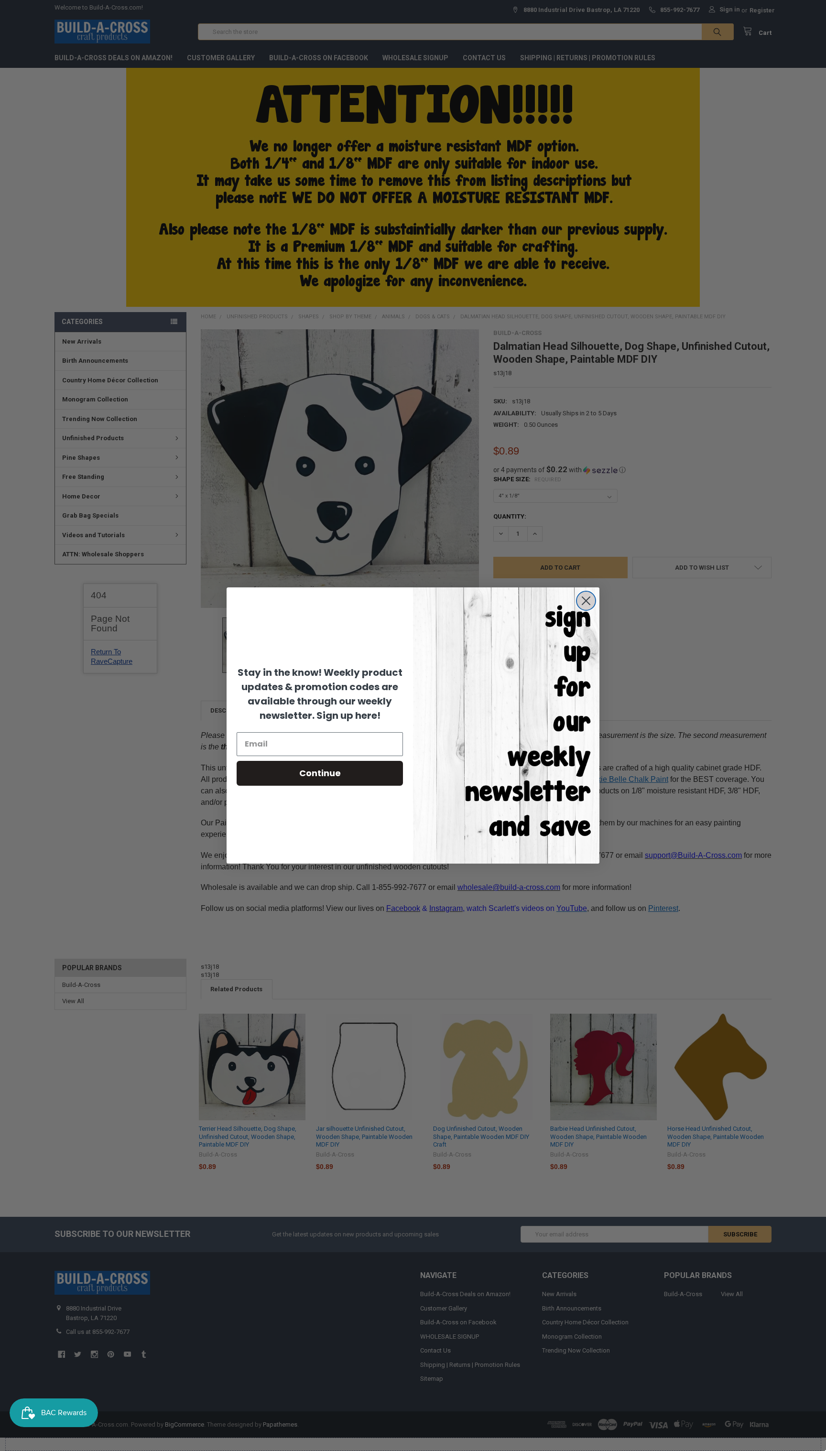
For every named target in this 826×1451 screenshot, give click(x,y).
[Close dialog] (586, 600)
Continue (320, 773)
